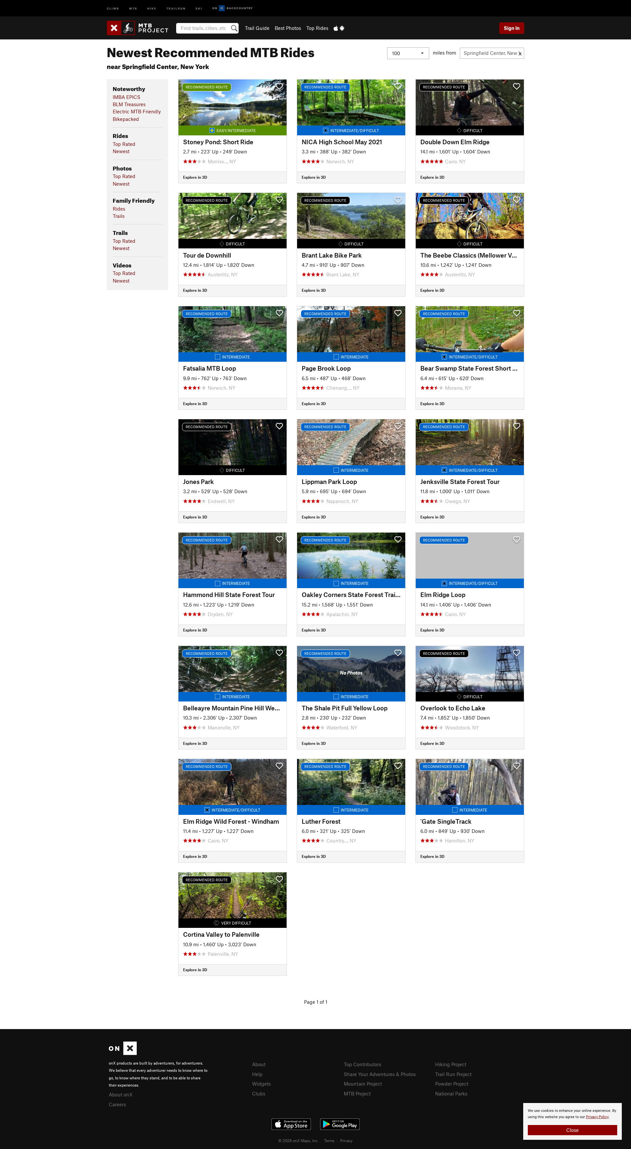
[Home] (141, 28)
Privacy (346, 1140)
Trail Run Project (453, 1074)
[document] (572, 1121)
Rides (119, 209)
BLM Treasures (129, 104)
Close (572, 1130)
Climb (113, 8)
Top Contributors (362, 1064)
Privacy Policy (597, 1117)
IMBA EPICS (126, 97)
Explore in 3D (195, 177)
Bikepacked (126, 119)
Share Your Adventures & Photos (380, 1074)
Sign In (512, 28)
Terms (329, 1140)
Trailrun (176, 8)
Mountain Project (363, 1084)
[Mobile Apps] (339, 28)
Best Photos (288, 28)
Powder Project (451, 1084)
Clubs (258, 1093)
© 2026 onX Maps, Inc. (298, 1140)
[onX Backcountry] (232, 8)
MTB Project (357, 1093)
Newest (121, 151)
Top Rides (317, 28)
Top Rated (124, 144)
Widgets (261, 1084)
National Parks (451, 1093)
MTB (133, 8)
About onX (120, 1094)
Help (257, 1074)
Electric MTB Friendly (137, 111)
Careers (117, 1104)
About (259, 1064)
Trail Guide (257, 28)
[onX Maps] (123, 1053)
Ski (199, 8)
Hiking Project (450, 1064)
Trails (119, 216)
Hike (151, 8)
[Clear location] (520, 53)
